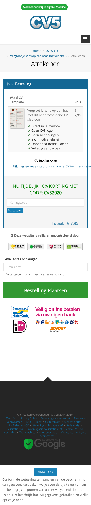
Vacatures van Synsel (74, 432)
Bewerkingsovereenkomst (55, 418)
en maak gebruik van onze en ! (47, 163)
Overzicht (52, 51)
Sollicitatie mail (15, 429)
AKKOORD (45, 472)
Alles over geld (48, 432)
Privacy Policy (29, 418)
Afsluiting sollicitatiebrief (47, 425)
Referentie (72, 425)
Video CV (71, 429)
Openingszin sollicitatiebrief (45, 429)
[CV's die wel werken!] (45, 22)
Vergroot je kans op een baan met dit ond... (38, 56)
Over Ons (11, 418)
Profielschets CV (19, 425)
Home (37, 51)
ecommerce (47, 436)
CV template (52, 422)
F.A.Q (29, 422)
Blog (39, 422)
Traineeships (27, 432)
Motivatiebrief (72, 422)
